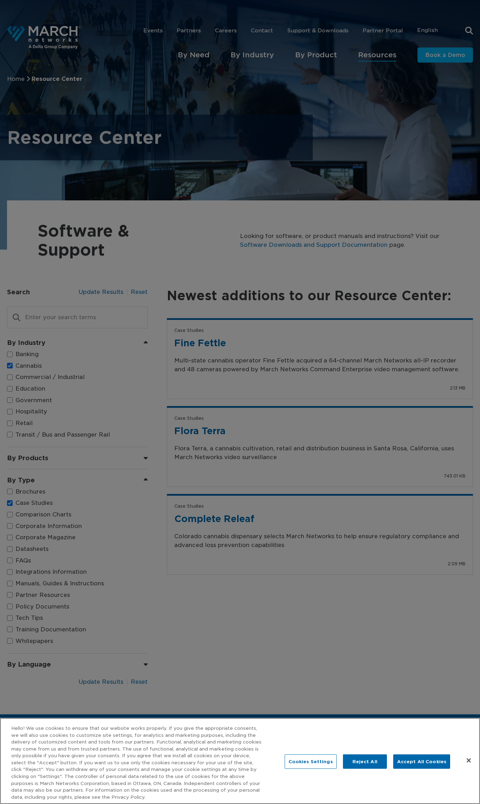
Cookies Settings (310, 761)
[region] (240, 761)
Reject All (364, 761)
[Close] (468, 760)
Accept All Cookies (421, 761)
